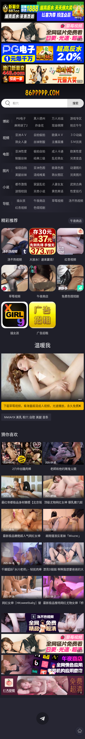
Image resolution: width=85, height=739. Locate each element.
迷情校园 (21, 191)
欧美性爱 (76, 151)
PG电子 (21, 118)
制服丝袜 (21, 158)
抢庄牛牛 (76, 125)
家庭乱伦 (39, 184)
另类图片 (76, 175)
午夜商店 (39, 201)
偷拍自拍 (39, 151)
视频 (6, 138)
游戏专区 (76, 118)
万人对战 (57, 118)
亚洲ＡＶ (21, 135)
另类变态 (76, 158)
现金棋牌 (57, 125)
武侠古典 (76, 184)
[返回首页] (80, 731)
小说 (6, 187)
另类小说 (39, 191)
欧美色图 (57, 168)
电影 (6, 154)
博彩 (6, 121)
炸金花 (39, 125)
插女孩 (21, 201)
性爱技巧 (76, 191)
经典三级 (39, 158)
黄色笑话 (57, 191)
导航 (6, 203)
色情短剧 (39, 208)
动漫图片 (76, 168)
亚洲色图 (39, 168)
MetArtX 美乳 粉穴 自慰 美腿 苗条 (26, 417)
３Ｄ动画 (76, 135)
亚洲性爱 (21, 151)
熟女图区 (57, 175)
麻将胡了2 (21, 125)
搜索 (75, 103)
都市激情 (21, 184)
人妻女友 (57, 184)
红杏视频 (21, 208)
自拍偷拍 (39, 135)
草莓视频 (57, 201)
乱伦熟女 (57, 158)
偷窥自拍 (21, 168)
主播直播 (57, 142)
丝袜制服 (39, 142)
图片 (6, 170)
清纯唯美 (39, 175)
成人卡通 (57, 151)
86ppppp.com (42, 93)
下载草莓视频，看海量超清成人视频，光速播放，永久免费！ (42, 406)
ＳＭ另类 (76, 142)
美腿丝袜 (21, 175)
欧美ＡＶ (57, 135)
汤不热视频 (76, 201)
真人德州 (39, 118)
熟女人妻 (21, 142)
